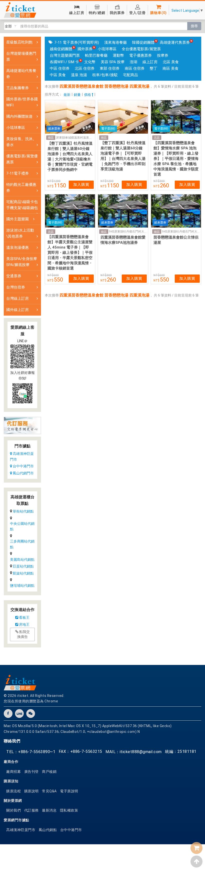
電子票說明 (69, 791)
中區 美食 (58, 75)
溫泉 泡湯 (79, 75)
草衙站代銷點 (23, 511)
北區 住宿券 (84, 68)
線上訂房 (150, 62)
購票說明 (31, 791)
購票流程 (13, 791)
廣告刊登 (31, 772)
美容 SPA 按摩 (112, 62)
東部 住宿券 (110, 68)
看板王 (24, 617)
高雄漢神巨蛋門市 (22, 456)
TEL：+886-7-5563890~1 (30, 751)
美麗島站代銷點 (22, 560)
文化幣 (90, 62)
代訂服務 (31, 810)
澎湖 (133, 62)
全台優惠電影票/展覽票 (141, 49)
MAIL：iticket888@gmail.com (134, 751)
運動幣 (118, 55)
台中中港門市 (23, 466)
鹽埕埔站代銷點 (22, 585)
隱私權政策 (69, 810)
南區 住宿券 (134, 68)
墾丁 (153, 68)
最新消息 (49, 810)
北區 (157, 137)
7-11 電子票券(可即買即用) (76, 42)
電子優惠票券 (140, 55)
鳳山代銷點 (48, 830)
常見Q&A (49, 791)
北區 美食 (171, 62)
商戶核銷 (49, 772)
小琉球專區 (107, 49)
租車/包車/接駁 (105, 75)
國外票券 (85, 49)
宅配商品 (130, 75)
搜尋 (194, 26)
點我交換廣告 (23, 634)
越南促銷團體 (61, 49)
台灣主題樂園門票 (65, 55)
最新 (67, 95)
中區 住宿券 (60, 68)
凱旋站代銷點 (23, 573)
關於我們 (13, 810)
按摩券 (162, 55)
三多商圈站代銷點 (22, 544)
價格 (88, 95)
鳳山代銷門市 (23, 473)
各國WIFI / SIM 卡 (64, 62)
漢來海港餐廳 (115, 42)
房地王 (24, 624)
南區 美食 (170, 68)
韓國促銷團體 (143, 42)
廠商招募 (13, 772)
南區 (51, 137)
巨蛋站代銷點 (23, 566)
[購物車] (196, 848)
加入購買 (81, 184)
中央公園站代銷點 (22, 526)
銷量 (77, 95)
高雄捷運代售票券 (175, 42)
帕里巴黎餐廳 (96, 55)
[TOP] (196, 862)
